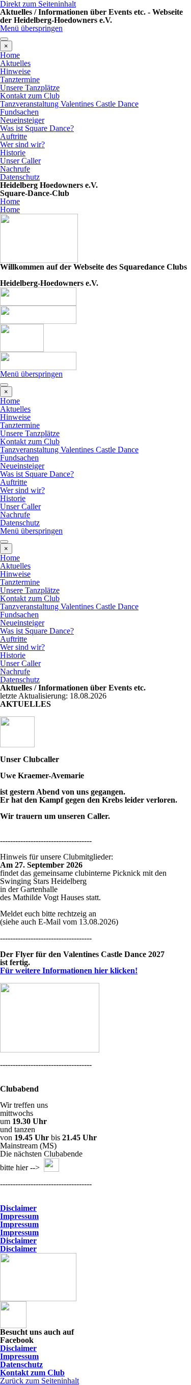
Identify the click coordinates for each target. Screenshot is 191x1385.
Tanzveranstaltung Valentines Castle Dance (69, 104)
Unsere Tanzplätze (30, 87)
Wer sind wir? (22, 144)
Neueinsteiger (22, 120)
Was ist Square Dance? (37, 128)
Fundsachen (19, 112)
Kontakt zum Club (30, 95)
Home (10, 55)
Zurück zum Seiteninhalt (39, 1380)
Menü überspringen (31, 28)
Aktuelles (15, 63)
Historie (12, 152)
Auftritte (13, 136)
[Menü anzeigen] (4, 39)
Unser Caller (20, 160)
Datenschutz (20, 177)
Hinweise (15, 71)
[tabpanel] (95, 189)
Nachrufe (15, 168)
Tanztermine (20, 79)
